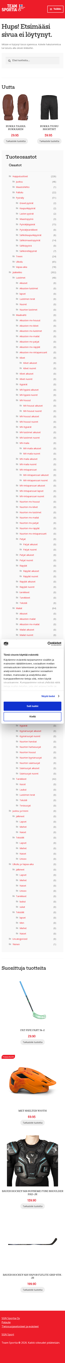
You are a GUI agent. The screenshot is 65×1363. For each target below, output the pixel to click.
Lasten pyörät (27, 213)
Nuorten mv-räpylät (30, 528)
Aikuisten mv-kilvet (29, 325)
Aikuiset (23, 283)
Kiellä (33, 716)
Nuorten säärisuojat (30, 762)
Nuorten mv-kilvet (29, 507)
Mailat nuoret (26, 635)
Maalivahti (21, 315)
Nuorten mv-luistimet (30, 512)
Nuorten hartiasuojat (30, 746)
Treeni (19, 256)
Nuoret (23, 304)
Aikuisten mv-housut (30, 320)
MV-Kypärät (26, 426)
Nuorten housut (28, 752)
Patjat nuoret (30, 549)
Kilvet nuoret (29, 368)
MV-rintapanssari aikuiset (36, 475)
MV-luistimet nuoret (30, 437)
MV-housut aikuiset (33, 405)
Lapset (23, 821)
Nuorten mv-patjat (29, 522)
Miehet (23, 826)
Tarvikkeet (25, 597)
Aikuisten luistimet (29, 288)
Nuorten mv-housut (30, 501)
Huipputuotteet (20, 176)
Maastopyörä (26, 219)
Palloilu (19, 192)
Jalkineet (20, 816)
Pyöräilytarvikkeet (29, 229)
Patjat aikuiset (30, 544)
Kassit (23, 784)
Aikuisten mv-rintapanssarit (33, 352)
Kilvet (22, 357)
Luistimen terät (27, 298)
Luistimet (20, 277)
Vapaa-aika (21, 266)
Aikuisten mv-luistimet (31, 330)
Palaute (6, 1322)
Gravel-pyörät (26, 203)
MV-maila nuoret (31, 453)
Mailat (19, 608)
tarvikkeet (25, 592)
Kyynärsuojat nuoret (30, 736)
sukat (22, 906)
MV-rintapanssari (28, 469)
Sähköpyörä (26, 245)
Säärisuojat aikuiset (29, 768)
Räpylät (23, 565)
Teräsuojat (25, 805)
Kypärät (23, 384)
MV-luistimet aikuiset (30, 432)
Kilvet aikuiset (30, 362)
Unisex (23, 858)
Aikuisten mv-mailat (30, 336)
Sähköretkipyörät (28, 251)
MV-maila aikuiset (32, 448)
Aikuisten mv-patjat (29, 341)
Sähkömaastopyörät (30, 240)
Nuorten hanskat (28, 741)
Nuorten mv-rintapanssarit (33, 533)
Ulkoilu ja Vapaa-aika (23, 864)
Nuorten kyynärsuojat (31, 757)
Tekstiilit (20, 837)
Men (22, 922)
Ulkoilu (19, 261)
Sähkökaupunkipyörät (30, 235)
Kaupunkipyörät (27, 208)
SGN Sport (8, 1334)
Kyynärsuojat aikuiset (30, 730)
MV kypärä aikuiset (29, 389)
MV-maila (24, 443)
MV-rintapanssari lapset (32, 490)
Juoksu (19, 181)
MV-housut (25, 400)
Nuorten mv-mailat (29, 517)
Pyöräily (20, 197)
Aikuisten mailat (28, 618)
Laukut (23, 789)
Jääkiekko (17, 272)
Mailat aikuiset (27, 629)
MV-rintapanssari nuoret (35, 480)
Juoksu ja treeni (20, 810)
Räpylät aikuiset (31, 571)
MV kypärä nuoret (29, 394)
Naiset (23, 832)
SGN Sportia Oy (11, 1318)
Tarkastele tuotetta (16, 141)
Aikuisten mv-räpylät (30, 347)
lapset (23, 293)
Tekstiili (23, 603)
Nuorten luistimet (28, 309)
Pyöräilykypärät (27, 224)
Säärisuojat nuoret (29, 773)
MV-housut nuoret (32, 411)
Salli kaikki (32, 706)
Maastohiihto (23, 187)
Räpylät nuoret (30, 576)
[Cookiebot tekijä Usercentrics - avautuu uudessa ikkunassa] (47, 644)
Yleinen (16, 944)
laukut (23, 901)
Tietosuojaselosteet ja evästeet (20, 1326)
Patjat (23, 539)
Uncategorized (19, 938)
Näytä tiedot (48, 696)
